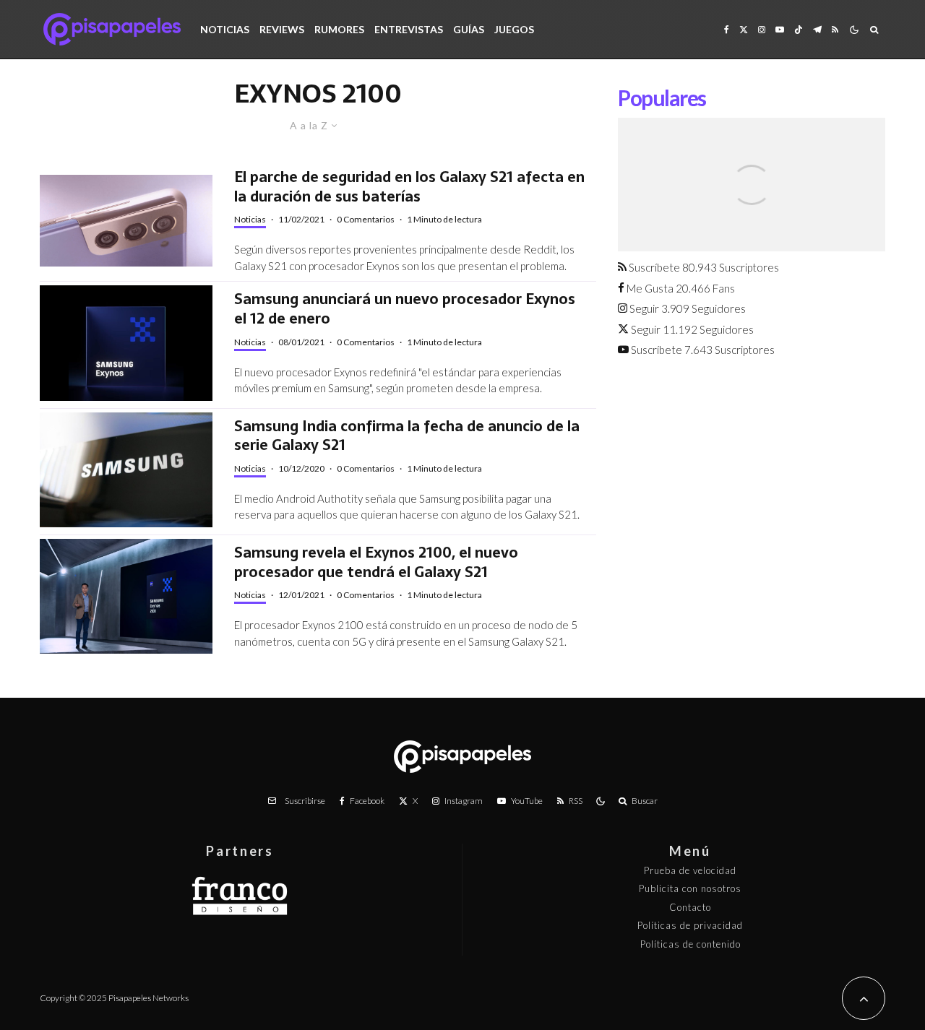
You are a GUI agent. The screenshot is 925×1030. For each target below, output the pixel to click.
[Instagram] (761, 29)
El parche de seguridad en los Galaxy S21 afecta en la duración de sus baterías (409, 187)
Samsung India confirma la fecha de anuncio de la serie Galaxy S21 (407, 436)
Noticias (224, 29)
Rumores (339, 29)
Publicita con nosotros (690, 888)
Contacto (690, 907)
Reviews (281, 29)
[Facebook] (726, 29)
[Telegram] (817, 29)
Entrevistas (408, 29)
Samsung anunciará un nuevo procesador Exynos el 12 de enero (404, 309)
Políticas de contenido (690, 944)
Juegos (514, 29)
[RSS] (835, 29)
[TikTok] (798, 29)
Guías (468, 29)
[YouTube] (779, 29)
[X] (743, 29)
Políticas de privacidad (690, 925)
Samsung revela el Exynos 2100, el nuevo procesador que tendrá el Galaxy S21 (376, 562)
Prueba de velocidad (690, 870)
